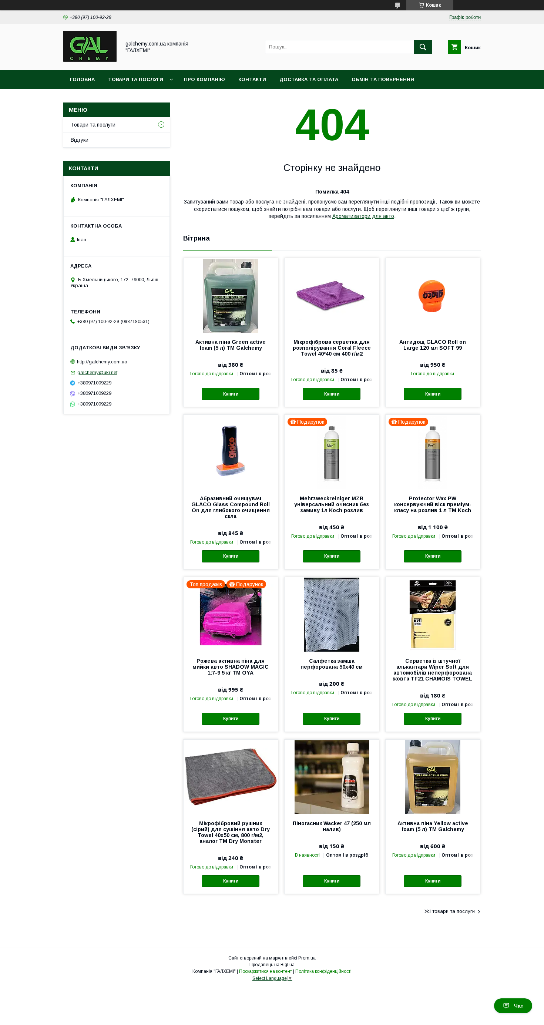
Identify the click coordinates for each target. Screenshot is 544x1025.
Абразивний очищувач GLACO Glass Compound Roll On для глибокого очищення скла (230, 507)
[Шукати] (423, 47)
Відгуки (79, 140)
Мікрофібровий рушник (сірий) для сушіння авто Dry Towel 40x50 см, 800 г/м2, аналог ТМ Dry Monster (230, 832)
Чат (518, 1006)
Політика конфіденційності (323, 971)
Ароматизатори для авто (363, 216)
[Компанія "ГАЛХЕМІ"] (90, 60)
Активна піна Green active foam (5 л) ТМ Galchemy (230, 345)
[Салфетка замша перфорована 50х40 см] (332, 614)
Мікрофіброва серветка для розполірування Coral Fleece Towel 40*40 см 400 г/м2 (332, 348)
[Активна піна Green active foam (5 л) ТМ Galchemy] (231, 295)
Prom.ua (307, 958)
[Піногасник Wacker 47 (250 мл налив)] (332, 777)
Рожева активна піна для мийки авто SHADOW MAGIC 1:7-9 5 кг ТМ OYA (230, 667)
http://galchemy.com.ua (102, 361)
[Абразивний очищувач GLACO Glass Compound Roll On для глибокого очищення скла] (231, 452)
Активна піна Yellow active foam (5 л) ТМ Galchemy (432, 826)
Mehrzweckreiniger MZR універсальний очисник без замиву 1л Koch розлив (331, 504)
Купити (230, 394)
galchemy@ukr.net (97, 372)
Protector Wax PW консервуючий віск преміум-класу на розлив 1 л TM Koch (432, 504)
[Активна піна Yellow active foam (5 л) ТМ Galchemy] (433, 777)
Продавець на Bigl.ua (272, 964)
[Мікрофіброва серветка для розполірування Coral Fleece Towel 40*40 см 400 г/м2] (332, 295)
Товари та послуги (135, 79)
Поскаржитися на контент (265, 971)
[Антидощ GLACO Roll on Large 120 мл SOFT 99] (433, 295)
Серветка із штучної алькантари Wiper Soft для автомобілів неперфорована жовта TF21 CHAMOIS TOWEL (432, 670)
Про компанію (204, 79)
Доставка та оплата (308, 79)
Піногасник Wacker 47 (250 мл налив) (332, 826)
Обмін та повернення (383, 79)
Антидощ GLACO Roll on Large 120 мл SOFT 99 (432, 345)
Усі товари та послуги (449, 911)
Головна (82, 79)
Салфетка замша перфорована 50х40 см (331, 664)
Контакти (252, 79)
